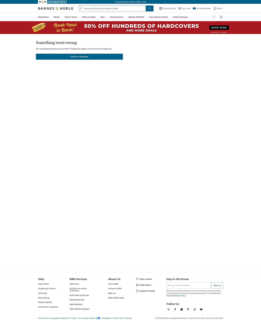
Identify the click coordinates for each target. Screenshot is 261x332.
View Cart (253, 315)
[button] (130, 166)
